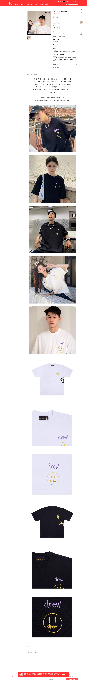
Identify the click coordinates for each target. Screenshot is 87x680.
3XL (68, 27)
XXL (64, 27)
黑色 (54, 22)
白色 (58, 22)
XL (60, 27)
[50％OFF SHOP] (10, 3)
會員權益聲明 (51, 679)
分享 (55, 67)
